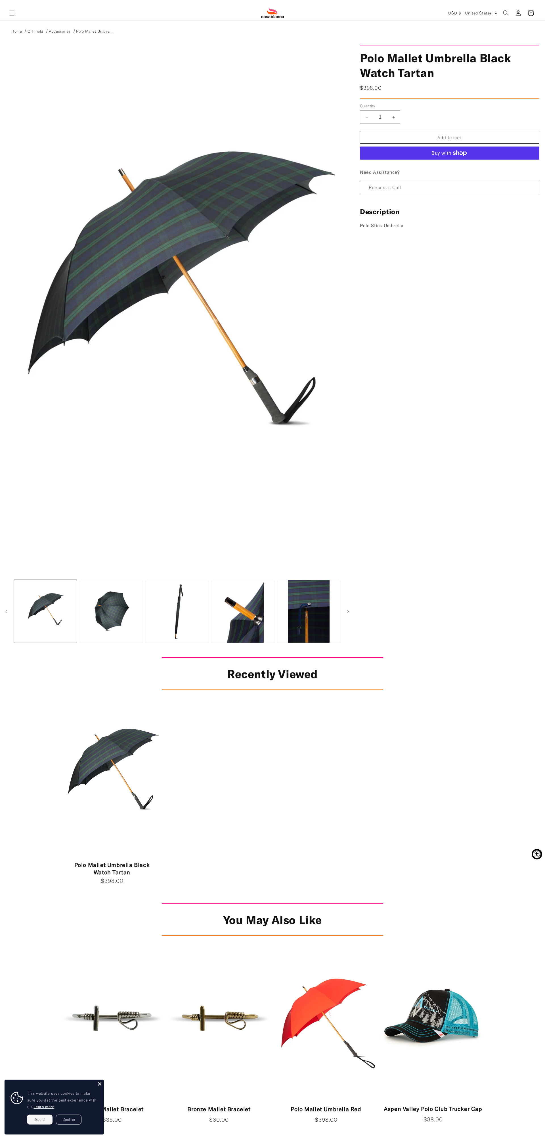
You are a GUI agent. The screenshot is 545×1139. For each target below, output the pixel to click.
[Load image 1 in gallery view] (45, 611)
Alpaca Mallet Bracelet (112, 1108)
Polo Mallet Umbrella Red (326, 1108)
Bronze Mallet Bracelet (218, 1108)
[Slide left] (6, 611)
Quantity (367, 106)
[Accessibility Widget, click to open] (537, 854)
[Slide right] (348, 611)
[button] (12, 13)
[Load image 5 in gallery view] (308, 611)
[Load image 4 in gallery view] (242, 611)
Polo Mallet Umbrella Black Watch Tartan (112, 868)
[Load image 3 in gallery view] (177, 611)
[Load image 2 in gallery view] (111, 611)
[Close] (99, 1084)
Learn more (43, 1106)
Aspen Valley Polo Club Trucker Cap (433, 1108)
